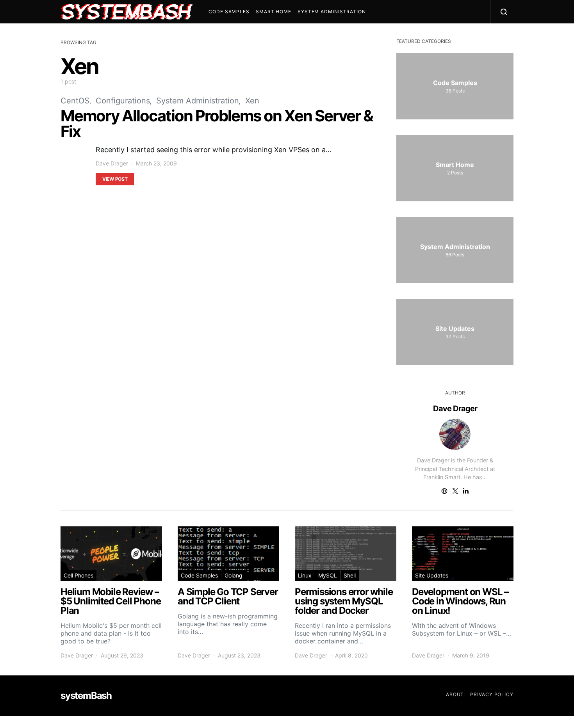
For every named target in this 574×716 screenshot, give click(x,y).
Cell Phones (78, 575)
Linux (305, 575)
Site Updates (431, 575)
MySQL (327, 575)
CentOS (75, 100)
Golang (233, 575)
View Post (114, 179)
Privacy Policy (491, 694)
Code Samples (229, 11)
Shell (350, 575)
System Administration (332, 11)
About (455, 694)
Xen (252, 100)
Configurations (123, 100)
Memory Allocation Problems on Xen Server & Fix (217, 123)
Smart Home (273, 11)
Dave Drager (112, 163)
